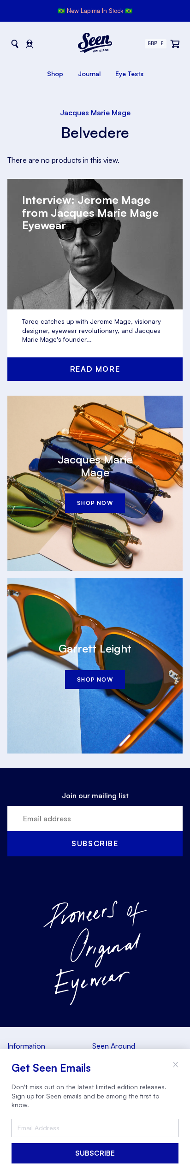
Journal (89, 73)
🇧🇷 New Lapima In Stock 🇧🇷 (95, 10)
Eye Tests (129, 73)
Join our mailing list (95, 795)
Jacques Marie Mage (95, 112)
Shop (55, 73)
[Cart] (175, 43)
